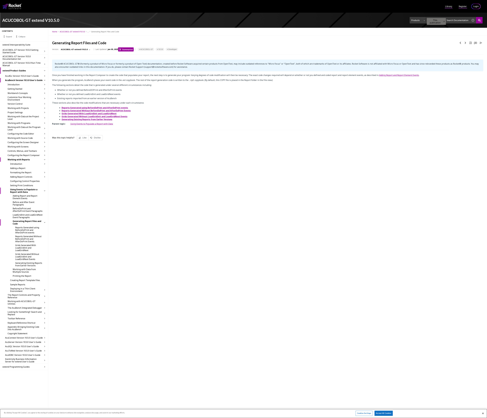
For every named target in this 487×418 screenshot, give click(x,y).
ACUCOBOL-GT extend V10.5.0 (72, 32)
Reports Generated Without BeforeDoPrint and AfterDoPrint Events (28, 239)
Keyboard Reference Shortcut (21, 322)
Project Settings (15, 112)
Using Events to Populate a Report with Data (23, 190)
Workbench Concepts (18, 93)
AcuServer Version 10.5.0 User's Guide (23, 342)
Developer (172, 49)
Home (54, 32)
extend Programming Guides (16, 366)
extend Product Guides (14, 70)
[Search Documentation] (479, 20)
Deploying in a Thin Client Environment (22, 289)
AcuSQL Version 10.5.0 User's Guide (22, 346)
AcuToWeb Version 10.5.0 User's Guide (23, 350)
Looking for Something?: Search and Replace (25, 313)
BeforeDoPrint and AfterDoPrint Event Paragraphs (27, 209)
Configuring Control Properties (25, 181)
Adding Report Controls (21, 176)
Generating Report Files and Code (27, 222)
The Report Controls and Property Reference (24, 296)
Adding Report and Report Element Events (25, 197)
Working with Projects (18, 108)
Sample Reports (17, 284)
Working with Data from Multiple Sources (24, 270)
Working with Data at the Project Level (23, 117)
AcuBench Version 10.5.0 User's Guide (24, 80)
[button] (444, 21)
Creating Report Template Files (25, 280)
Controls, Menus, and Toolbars (22, 151)
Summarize (127, 49)
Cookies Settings (364, 413)
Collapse (22, 36)
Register (463, 6)
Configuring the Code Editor (21, 133)
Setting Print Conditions (21, 185)
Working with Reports (19, 159)
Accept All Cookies (383, 413)
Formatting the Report (20, 172)
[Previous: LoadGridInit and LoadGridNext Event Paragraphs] (460, 42)
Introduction (14, 84)
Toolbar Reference (16, 318)
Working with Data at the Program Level (24, 128)
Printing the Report (22, 276)
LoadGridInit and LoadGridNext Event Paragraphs (27, 216)
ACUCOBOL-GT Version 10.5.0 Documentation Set (17, 57)
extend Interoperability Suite (16, 44)
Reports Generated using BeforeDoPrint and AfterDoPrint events (27, 230)
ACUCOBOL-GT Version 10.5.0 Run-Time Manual (22, 64)
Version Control (15, 103)
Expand (9, 36)
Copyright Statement (17, 333)
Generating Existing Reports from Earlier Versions (28, 264)
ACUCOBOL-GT (146, 49)
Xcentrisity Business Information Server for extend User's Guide (21, 360)
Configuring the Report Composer (24, 155)
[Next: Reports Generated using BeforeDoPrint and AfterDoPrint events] (465, 42)
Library (448, 6)
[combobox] (448, 20)
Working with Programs (19, 123)
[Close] (483, 413)
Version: (55, 49)
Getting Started (15, 88)
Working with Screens (18, 146)
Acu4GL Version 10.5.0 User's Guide (22, 76)
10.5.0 (160, 49)
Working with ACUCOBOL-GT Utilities (22, 302)
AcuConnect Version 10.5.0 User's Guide (24, 337)
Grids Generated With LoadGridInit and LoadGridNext (25, 248)
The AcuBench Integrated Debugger (25, 307)
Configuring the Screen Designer (23, 142)
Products (415, 20)
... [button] (88, 32)
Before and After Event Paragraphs (23, 203)
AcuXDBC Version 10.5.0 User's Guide (22, 355)
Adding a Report (17, 168)
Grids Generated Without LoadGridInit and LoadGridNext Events (27, 256)
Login (476, 6)
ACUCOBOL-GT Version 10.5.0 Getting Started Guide (20, 51)
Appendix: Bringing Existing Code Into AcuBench (23, 328)
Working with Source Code (20, 138)
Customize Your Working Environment (19, 98)
